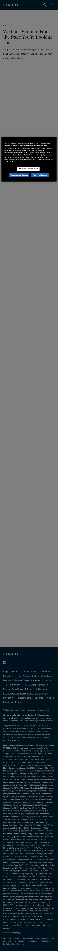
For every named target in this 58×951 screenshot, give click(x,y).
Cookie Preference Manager (28, 169)
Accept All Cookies (40, 175)
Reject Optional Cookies (19, 175)
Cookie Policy (11, 162)
